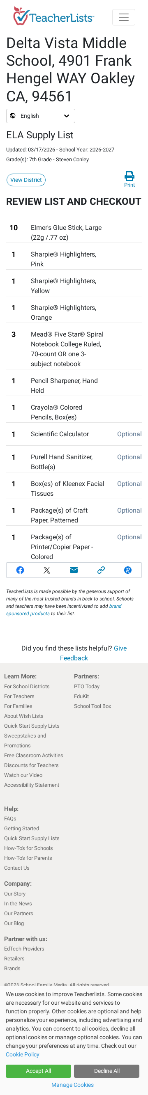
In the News (18, 903)
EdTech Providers (24, 949)
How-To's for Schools (28, 848)
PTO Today (86, 686)
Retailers (14, 958)
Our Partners (18, 913)
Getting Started (21, 828)
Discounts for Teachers (31, 765)
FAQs (10, 819)
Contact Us (17, 868)
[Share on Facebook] (20, 570)
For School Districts (27, 686)
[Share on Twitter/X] (47, 570)
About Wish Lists (24, 716)
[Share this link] (101, 570)
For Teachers (19, 696)
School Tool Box (92, 706)
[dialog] (74, 1040)
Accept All (38, 1071)
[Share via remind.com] (127, 570)
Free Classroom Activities (33, 755)
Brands (12, 968)
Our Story (14, 894)
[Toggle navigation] (123, 17)
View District (26, 179)
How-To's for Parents (28, 858)
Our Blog (14, 923)
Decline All (107, 1071)
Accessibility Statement (31, 785)
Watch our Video (23, 775)
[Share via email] (74, 570)
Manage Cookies (72, 1084)
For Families (18, 706)
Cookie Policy (22, 1054)
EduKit (81, 696)
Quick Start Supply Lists (32, 726)
